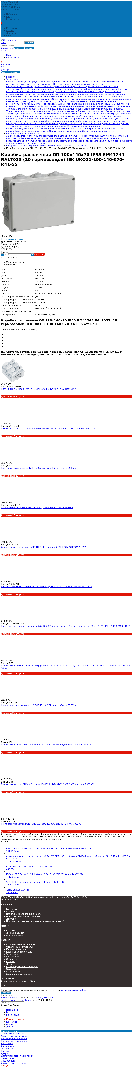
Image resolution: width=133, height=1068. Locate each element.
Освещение (12, 959)
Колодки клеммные (67, 111)
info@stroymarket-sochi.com (52, 897)
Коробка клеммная (25, 138)
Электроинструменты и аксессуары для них (87, 91)
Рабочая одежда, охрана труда (32, 131)
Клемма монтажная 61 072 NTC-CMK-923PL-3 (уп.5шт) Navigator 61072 (39, 389)
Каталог (29, 43)
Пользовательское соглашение (23, 916)
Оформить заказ (15, 935)
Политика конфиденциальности (23, 914)
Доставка (11, 33)
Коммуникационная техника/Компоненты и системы (45, 128)
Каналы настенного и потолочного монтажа (46, 116)
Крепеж (10, 961)
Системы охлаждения (53, 123)
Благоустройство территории (22, 966)
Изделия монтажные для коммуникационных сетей (75, 106)
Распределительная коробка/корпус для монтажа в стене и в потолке (53, 141)
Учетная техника (99, 116)
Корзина (10, 930)
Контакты (11, 28)
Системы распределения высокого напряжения (60, 104)
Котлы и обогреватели (73, 89)
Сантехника (12, 956)
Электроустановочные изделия (43, 81)
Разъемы (26, 86)
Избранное (17, 48)
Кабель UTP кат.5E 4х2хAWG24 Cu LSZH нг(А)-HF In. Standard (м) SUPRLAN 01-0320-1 (46, 586)
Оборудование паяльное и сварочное (73, 94)
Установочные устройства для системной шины (83, 86)
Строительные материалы (20, 944)
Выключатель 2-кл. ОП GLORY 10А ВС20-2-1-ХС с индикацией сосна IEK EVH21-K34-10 (47, 745)
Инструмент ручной (25, 101)
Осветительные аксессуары (96, 81)
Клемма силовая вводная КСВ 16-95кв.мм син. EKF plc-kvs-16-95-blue (38, 468)
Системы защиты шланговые (98, 131)
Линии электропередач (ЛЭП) (102, 104)
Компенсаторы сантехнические (36, 84)
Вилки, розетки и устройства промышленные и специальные (69, 101)
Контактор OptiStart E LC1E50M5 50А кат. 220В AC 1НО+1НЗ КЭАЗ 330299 (41, 824)
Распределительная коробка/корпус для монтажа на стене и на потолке (46, 146)
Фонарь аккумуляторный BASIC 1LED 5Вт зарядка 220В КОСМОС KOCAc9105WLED (46, 547)
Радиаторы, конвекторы (44, 86)
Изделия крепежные (56, 126)
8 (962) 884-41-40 (10, 7)
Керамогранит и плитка (19, 949)
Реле (54, 111)
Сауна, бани (12, 969)
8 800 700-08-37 (9, 2)
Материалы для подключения (62, 121)
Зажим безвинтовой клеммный (23, 136)
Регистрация (13, 19)
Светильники (67, 81)
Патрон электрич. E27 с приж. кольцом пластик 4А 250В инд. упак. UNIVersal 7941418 (48, 428)
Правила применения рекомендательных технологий (35, 921)
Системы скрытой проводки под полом (42, 91)
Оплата (10, 30)
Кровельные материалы (19, 952)
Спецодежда (13, 971)
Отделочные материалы (19, 947)
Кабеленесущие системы (94, 118)
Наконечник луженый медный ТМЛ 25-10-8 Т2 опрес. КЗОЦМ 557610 (38, 705)
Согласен (6, 993)
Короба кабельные (99, 96)
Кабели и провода (16, 81)
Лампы (77, 81)
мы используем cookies (73, 990)
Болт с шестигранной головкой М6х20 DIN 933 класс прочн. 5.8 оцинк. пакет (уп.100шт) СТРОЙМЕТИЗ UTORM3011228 (65, 626)
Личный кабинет (15, 933)
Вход (9, 16)
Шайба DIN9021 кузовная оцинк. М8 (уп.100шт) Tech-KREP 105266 (37, 507)
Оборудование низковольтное (65, 131)
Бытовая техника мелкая (92, 111)
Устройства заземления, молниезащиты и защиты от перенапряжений (57, 109)
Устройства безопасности (75, 96)
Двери (9, 964)
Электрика (12, 79)
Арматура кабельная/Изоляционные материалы (55, 118)
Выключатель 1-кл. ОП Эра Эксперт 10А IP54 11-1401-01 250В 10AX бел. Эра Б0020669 (48, 784)
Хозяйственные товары (19, 974)
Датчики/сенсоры (80, 116)
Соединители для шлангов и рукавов (40, 89)
